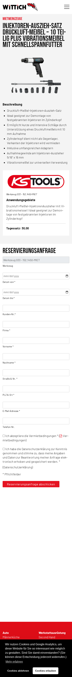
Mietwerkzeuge (12, 18)
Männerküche (11, 637)
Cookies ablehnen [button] (18, 670)
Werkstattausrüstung (52, 632)
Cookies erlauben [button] (45, 670)
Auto (6, 632)
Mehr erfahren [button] (14, 661)
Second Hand (47, 637)
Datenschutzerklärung (17, 467)
